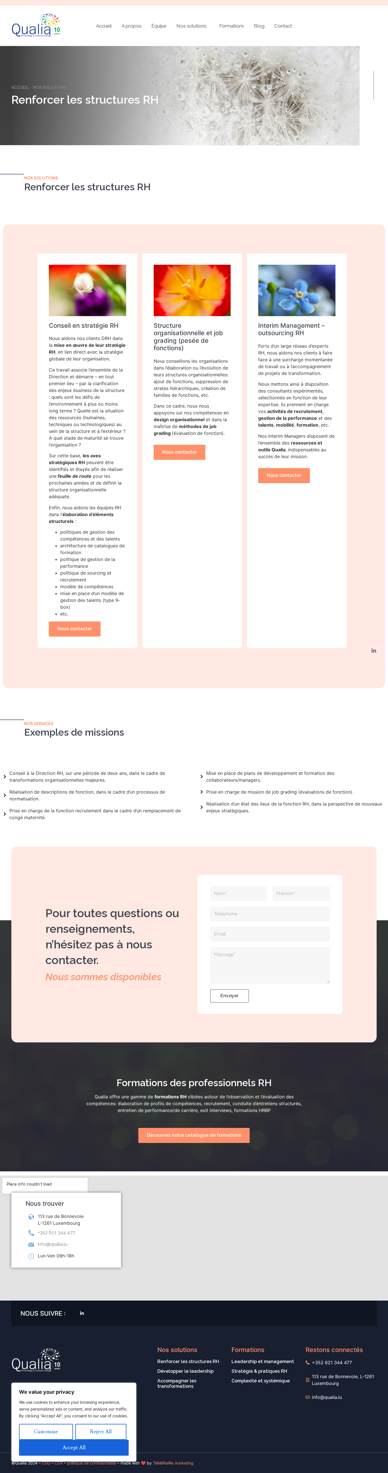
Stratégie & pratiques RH (259, 1371)
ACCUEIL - (21, 87)
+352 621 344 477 (56, 1232)
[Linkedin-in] (373, 650)
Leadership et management (262, 1361)
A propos (131, 26)
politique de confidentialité (91, 1463)
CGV (59, 1463)
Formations (231, 26)
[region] (73, 1422)
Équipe (158, 26)
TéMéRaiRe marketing (173, 1463)
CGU (46, 1463)
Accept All (73, 1447)
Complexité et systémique (260, 1381)
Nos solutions (191, 26)
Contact (283, 26)
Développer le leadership (185, 1371)
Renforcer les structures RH (188, 1361)
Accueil (104, 26)
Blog (259, 26)
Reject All (101, 1431)
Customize (46, 1431)
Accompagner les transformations (176, 1383)
